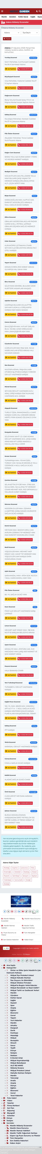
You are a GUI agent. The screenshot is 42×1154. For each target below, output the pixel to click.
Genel (13, 1015)
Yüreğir (28, 880)
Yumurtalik (19, 880)
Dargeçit (14, 1028)
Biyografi (11, 1113)
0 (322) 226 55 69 (26, 400)
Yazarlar (10, 1103)
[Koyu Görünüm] (37, 11)
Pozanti (6, 876)
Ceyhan (15, 868)
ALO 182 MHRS (16, 1065)
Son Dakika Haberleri (11, 940)
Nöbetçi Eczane (17, 1068)
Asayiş (13, 1008)
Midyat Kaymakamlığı (19, 1060)
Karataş (26, 872)
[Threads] (30, 911)
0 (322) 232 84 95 (26, 274)
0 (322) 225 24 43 (26, 107)
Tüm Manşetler (29, 933)
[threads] (31, 960)
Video (9, 1101)
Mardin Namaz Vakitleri (8, 927)
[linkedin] (39, 960)
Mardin (4, 17)
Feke (32, 868)
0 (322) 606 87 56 (27, 314)
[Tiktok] (26, 911)
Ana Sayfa (11, 965)
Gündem (12, 17)
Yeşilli (12, 1048)
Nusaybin (14, 1040)
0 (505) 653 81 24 (26, 583)
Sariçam (26, 876)
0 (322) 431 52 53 (26, 540)
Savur (12, 1045)
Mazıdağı (14, 1035)
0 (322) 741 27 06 (26, 618)
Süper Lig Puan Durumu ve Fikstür (25, 1136)
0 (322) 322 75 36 (26, 379)
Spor (12, 1005)
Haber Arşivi (28, 940)
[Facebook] (4, 911)
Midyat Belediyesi (18, 1063)
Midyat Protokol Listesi (20, 1070)
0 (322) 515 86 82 (26, 209)
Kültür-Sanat (23, 17)
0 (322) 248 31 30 (26, 293)
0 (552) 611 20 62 (26, 188)
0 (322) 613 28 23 (26, 518)
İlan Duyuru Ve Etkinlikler (21, 980)
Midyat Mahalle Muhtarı (20, 978)
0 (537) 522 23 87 (26, 357)
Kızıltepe (14, 1033)
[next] (35, 960)
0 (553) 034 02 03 (27, 564)
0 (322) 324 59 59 (26, 448)
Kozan (34, 872)
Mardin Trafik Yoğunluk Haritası (28, 927)
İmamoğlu (7, 872)
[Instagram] (15, 911)
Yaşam (13, 1018)
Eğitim (13, 1010)
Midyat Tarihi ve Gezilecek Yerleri (24, 990)
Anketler (11, 1116)
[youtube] (18, 960)
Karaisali (18, 872)
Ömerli (13, 1043)
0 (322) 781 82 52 (26, 694)
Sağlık (32, 17)
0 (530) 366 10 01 (26, 424)
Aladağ (6, 868)
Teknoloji (14, 1078)
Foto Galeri (12, 1098)
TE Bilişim (26, 954)
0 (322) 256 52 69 (26, 718)
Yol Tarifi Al (12, 69)
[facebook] (6, 960)
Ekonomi (14, 1013)
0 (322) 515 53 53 (26, 473)
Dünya (13, 1086)
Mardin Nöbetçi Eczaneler (8, 920)
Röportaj (11, 1111)
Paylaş (8, 39)
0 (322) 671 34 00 (26, 768)
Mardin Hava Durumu (32, 919)
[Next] (33, 911)
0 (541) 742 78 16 (26, 336)
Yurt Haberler (16, 1020)
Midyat (13, 1038)
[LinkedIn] (19, 911)
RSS (7, 948)
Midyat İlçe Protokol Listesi (22, 975)
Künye (13, 1050)
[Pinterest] (12, 911)
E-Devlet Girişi (16, 1058)
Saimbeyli (16, 876)
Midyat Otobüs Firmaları (20, 983)
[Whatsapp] (37, 911)
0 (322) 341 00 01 (26, 827)
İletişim (13, 1053)
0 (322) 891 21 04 (26, 803)
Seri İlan (10, 1108)
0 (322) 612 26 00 (26, 88)
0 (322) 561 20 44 (26, 126)
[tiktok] (27, 960)
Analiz (13, 1081)
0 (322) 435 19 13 (26, 255)
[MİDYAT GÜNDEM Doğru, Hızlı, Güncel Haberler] (20, 11)
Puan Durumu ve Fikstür (8, 934)
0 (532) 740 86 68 (27, 675)
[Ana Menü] (2, 11)
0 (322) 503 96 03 (27, 637)
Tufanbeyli (7, 880)
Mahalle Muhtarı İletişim (20, 1073)
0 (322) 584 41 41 (26, 145)
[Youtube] (22, 911)
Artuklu (13, 1025)
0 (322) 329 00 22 (26, 496)
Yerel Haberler (16, 1096)
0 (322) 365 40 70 (27, 233)
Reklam (13, 1055)
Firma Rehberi (13, 1106)
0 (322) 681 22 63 (26, 659)
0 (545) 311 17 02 (26, 69)
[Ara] (40, 11)
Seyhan (34, 876)
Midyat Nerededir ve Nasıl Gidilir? (24, 988)
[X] (8, 911)
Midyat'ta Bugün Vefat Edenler (23, 985)
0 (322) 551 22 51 (26, 751)
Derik (12, 1030)
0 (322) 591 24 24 (26, 784)
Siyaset (13, 1003)
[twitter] (10, 960)
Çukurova (24, 868)
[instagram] (14, 960)
